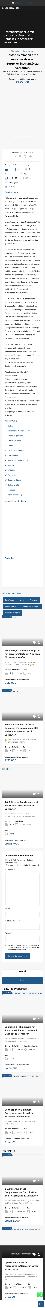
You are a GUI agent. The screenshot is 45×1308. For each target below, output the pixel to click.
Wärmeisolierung (15, 495)
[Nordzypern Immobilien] (22, 3)
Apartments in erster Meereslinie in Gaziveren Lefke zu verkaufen (21, 1266)
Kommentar (10, 870)
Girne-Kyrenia (28, 51)
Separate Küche (14, 480)
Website (8, 933)
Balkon (10, 426)
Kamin (10, 446)
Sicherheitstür (14, 485)
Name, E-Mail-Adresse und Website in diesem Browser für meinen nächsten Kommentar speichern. (23, 947)
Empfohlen (9, 600)
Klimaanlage (13, 455)
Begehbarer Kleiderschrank (19, 431)
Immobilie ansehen (22, 1017)
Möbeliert (12, 470)
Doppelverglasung (15, 436)
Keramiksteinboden (16, 450)
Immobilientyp (11, 606)
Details (22, 980)
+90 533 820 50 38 (13, 8)
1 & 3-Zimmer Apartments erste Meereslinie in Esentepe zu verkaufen (22, 805)
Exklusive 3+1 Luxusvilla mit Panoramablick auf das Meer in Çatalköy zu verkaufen (21, 1030)
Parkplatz (12, 475)
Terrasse (11, 490)
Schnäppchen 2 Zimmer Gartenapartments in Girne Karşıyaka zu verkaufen (19, 1113)
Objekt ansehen (22, 640)
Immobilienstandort (31, 606)
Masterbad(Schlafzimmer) (18, 460)
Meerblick (12, 465)
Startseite (15, 51)
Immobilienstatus (12, 613)
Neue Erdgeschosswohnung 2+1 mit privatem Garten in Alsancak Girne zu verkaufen (22, 654)
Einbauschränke (14, 441)
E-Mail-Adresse (12, 921)
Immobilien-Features (28, 600)
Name (8, 909)
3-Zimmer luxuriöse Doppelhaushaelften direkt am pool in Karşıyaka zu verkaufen (21, 1192)
